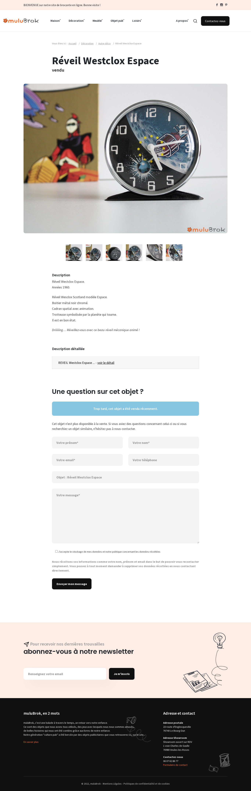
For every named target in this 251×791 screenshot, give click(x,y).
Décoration (76, 20)
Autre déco (104, 43)
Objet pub (117, 20)
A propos (182, 20)
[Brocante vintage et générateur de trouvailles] (21, 20)
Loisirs (136, 20)
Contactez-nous (215, 21)
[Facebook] (217, 5)
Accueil (72, 43)
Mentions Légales (112, 783)
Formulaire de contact (175, 765)
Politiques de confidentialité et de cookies (146, 783)
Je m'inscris (122, 674)
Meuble (97, 20)
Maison (55, 20)
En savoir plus (31, 742)
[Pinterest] (226, 5)
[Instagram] (221, 5)
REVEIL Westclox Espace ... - (86, 363)
